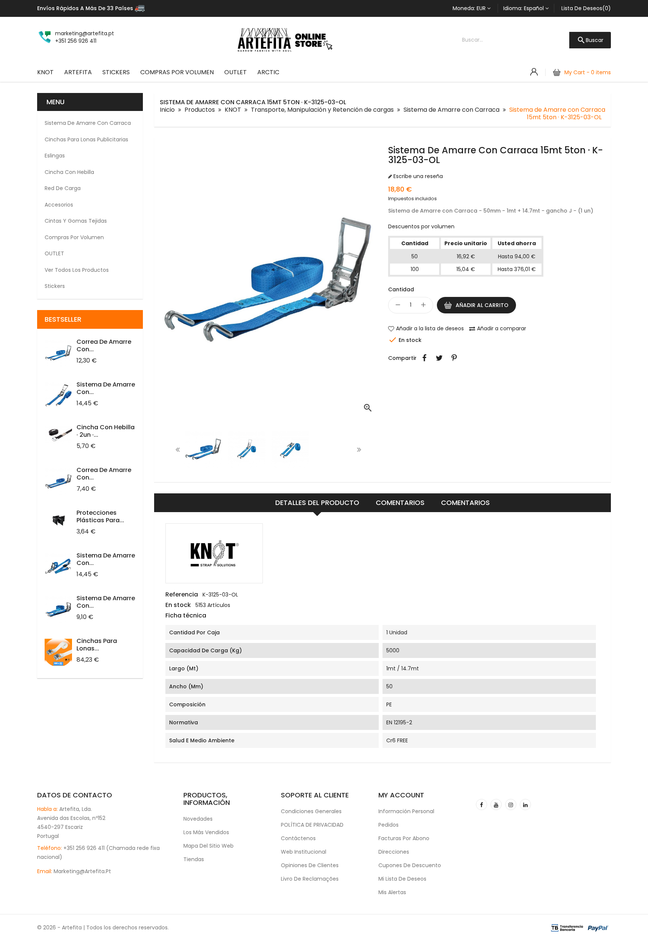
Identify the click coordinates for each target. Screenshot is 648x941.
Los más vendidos (206, 832)
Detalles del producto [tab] (317, 502)
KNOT (45, 72)
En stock (178, 605)
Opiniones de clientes (310, 865)
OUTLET (235, 72)
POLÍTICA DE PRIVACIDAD (312, 825)
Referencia (181, 594)
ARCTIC (268, 72)
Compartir (424, 358)
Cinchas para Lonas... (96, 645)
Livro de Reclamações (310, 879)
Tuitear (439, 358)
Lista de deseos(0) (586, 8)
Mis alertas (392, 892)
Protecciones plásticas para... (100, 516)
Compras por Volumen (177, 72)
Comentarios (400, 502)
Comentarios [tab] (465, 502)
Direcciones (393, 852)
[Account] (534, 72)
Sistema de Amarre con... (105, 388)
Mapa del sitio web (208, 846)
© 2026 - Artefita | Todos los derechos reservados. (103, 927)
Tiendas (193, 859)
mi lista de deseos (402, 879)
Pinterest (454, 358)
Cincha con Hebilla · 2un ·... (105, 431)
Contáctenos (298, 838)
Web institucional (303, 852)
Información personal (406, 811)
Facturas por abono (403, 838)
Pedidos (388, 825)
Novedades (198, 819)
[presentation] (177, 449)
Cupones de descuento (409, 865)
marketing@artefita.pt (82, 871)
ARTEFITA (78, 72)
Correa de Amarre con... (103, 345)
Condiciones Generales (311, 811)
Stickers (116, 72)
